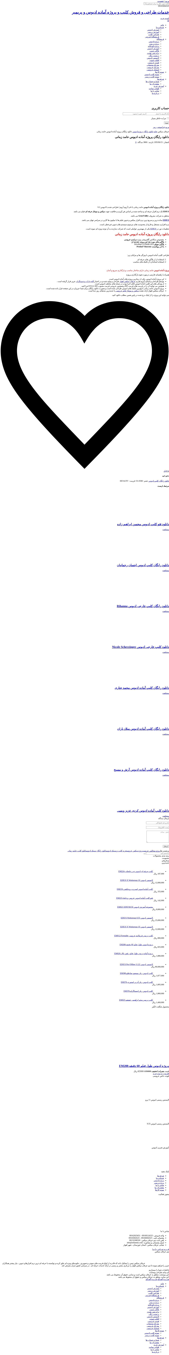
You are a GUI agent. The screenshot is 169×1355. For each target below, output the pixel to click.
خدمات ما (160, 27)
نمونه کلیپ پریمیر (152, 77)
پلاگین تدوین (154, 51)
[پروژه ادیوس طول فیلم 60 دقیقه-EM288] (121, 1061)
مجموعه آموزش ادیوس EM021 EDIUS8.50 (135, 907)
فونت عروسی (153, 63)
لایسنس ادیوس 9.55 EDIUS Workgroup (137, 918)
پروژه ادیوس (154, 41)
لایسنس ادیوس (153, 58)
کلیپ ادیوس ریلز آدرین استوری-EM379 (137, 982)
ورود (167, 127)
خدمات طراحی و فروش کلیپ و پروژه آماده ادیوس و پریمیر (120, 12)
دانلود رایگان (148, 132)
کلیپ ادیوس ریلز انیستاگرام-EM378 (138, 991)
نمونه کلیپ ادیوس (151, 74)
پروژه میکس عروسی (135, 851)
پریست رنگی (154, 56)
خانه (162, 25)
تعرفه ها (160, 79)
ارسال (166, 846)
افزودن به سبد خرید (161, 1074)
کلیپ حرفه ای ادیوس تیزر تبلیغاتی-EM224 (135, 871)
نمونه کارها (159, 72)
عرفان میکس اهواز (127, 281)
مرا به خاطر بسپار (159, 118)
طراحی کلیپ (153, 34)
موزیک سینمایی (153, 65)
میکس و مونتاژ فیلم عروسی (127, 291)
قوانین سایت (154, 88)
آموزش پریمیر (153, 32)
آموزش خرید (159, 86)
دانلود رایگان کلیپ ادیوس (158, 481)
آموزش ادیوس (153, 30)
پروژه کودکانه (153, 46)
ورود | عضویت (163, 1)
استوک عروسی (153, 70)
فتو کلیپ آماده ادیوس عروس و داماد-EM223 (134, 898)
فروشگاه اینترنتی (152, 37)
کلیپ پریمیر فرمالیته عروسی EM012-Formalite (133, 936)
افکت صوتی (154, 60)
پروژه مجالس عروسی (151, 851)
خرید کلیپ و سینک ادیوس (117, 851)
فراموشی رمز (159, 127)
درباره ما (155, 93)
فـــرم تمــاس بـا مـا (160, 1249)
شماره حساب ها (152, 81)
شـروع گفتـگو (163, 1279)
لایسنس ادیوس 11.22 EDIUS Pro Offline (136, 964)
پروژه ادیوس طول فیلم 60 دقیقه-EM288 (136, 945)
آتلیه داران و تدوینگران (85, 281)
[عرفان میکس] (158, 102)
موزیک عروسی (153, 67)
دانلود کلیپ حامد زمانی (76, 851)
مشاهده (166, 529)
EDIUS (153, 229)
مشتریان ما (154, 84)
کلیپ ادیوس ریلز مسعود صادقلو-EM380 (136, 973)
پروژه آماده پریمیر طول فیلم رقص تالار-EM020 (133, 953)
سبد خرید (164, 18)
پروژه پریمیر (154, 44)
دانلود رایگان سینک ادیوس (96, 851)
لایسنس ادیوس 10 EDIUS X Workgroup (136, 880)
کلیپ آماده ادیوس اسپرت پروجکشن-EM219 (135, 889)
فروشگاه (160, 39)
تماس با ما (155, 91)
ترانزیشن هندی (153, 53)
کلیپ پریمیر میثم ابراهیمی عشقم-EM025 (136, 1000)
